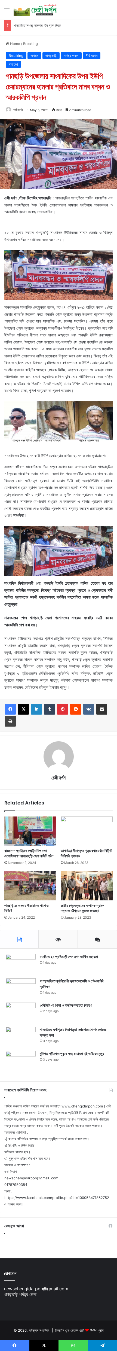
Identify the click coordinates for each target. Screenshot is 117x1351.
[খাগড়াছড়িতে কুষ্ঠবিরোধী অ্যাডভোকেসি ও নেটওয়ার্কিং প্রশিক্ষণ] (21, 988)
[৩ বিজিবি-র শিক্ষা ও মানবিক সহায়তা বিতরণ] (21, 1013)
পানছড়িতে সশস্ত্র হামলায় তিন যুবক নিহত (37, 25)
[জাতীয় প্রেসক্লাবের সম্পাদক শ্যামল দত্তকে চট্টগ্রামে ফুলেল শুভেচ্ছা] (87, 885)
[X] (23, 709)
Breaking (30, 43)
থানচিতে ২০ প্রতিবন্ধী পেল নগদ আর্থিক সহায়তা (69, 957)
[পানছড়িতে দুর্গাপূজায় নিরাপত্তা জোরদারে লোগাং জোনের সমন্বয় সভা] (21, 1037)
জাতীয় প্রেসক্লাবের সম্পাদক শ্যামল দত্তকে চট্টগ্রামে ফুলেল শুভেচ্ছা (82, 908)
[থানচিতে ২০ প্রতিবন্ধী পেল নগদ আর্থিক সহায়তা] (21, 964)
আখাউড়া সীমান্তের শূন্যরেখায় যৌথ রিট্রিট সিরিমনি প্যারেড (86, 853)
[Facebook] (10, 709)
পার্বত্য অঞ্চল (71, 55)
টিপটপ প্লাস (97, 1330)
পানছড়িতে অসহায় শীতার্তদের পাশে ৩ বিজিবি (26, 908)
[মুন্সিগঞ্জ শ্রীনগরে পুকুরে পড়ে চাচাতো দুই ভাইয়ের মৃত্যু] (21, 1061)
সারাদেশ (13, 64)
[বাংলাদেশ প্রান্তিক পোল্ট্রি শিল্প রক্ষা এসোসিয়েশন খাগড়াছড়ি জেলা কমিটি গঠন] (30, 831)
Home (14, 43)
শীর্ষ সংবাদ (91, 55)
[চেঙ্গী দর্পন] (35, 10)
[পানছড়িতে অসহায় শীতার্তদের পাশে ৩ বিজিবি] (30, 885)
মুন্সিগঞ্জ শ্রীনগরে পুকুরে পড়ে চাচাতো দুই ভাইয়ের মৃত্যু (72, 1053)
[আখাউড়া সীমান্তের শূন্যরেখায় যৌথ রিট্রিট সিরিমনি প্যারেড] (87, 831)
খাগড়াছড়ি (51, 55)
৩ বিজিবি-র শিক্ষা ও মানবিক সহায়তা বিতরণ (66, 1005)
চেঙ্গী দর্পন (18, 110)
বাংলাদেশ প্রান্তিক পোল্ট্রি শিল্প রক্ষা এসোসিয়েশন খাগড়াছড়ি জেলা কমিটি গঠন (28, 853)
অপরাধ (34, 55)
